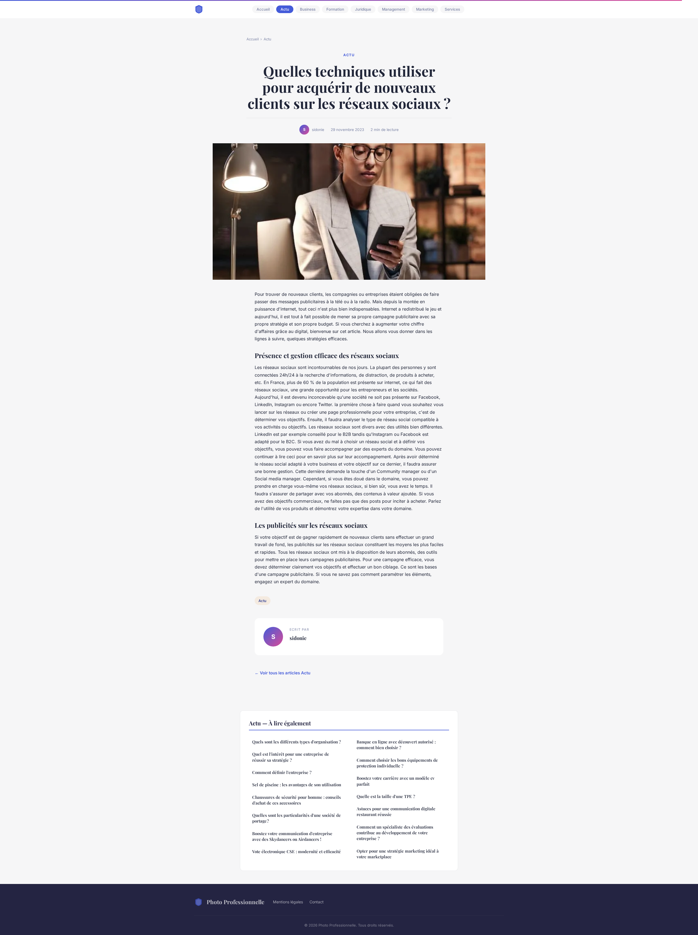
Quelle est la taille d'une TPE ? (386, 796)
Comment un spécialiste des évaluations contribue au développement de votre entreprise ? (395, 832)
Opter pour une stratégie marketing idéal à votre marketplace (398, 853)
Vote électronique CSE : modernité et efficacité (296, 851)
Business (307, 9)
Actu (285, 9)
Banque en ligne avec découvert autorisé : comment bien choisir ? (396, 744)
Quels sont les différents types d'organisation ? (296, 742)
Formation (335, 9)
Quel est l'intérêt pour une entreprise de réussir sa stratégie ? (290, 757)
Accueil (263, 9)
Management (393, 9)
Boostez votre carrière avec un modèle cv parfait (396, 781)
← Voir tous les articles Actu (282, 672)
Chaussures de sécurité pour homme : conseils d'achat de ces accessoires (296, 800)
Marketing (425, 9)
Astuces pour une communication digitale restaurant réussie (396, 811)
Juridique (363, 9)
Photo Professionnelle (235, 902)
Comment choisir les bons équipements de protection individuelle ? (397, 763)
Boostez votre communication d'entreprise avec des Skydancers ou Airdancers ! (292, 836)
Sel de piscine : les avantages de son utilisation (296, 784)
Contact (316, 902)
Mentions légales (288, 902)
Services (452, 9)
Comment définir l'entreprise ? (281, 772)
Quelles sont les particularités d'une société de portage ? (296, 818)
